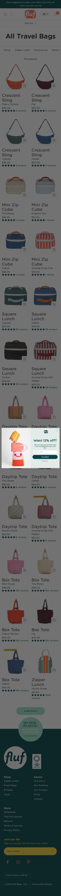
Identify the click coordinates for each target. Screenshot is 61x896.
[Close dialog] (57, 429)
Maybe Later (45, 460)
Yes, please (45, 457)
